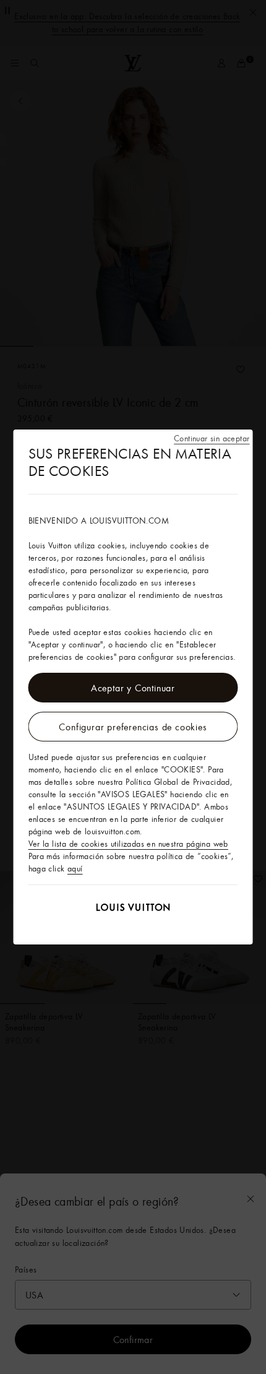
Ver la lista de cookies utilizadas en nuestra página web (128, 843)
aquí (75, 868)
